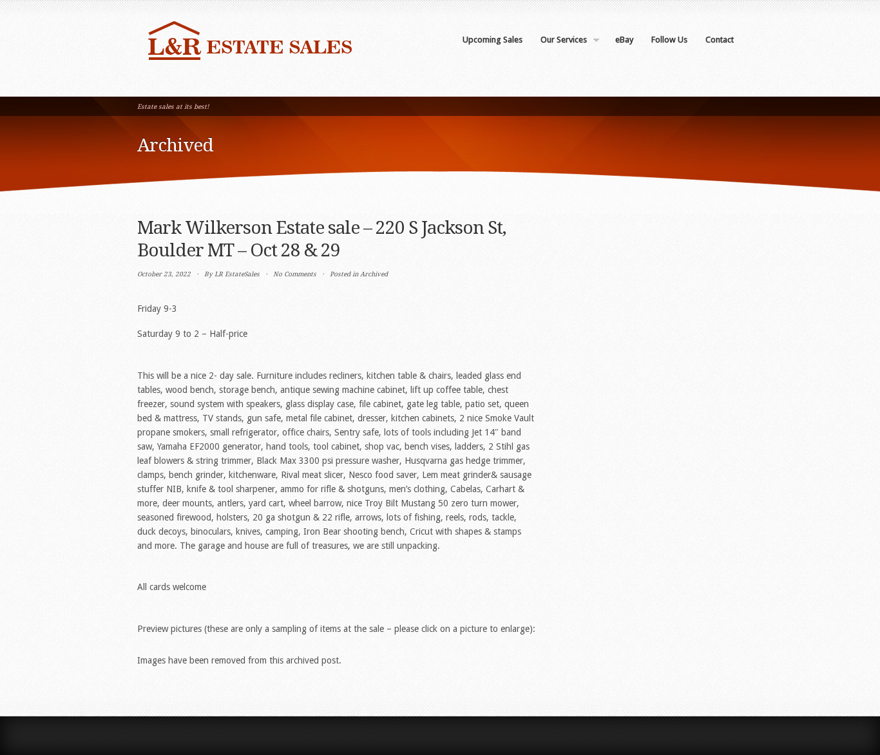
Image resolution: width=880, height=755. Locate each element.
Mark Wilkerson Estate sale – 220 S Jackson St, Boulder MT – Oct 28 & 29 (321, 239)
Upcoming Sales (492, 39)
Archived (374, 274)
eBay (624, 39)
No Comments (294, 274)
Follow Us (669, 39)
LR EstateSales (237, 274)
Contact (719, 39)
